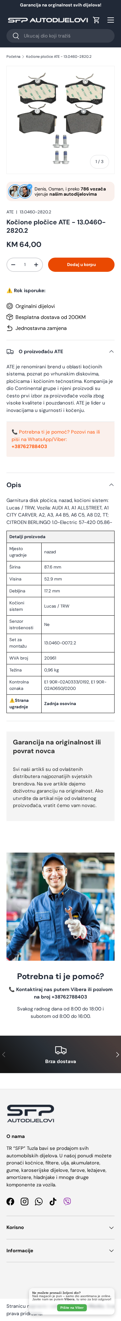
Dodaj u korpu (81, 264)
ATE (10, 212)
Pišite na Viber (72, 1307)
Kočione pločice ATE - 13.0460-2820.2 (59, 56)
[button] (96, 20)
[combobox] (60, 36)
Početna (13, 56)
